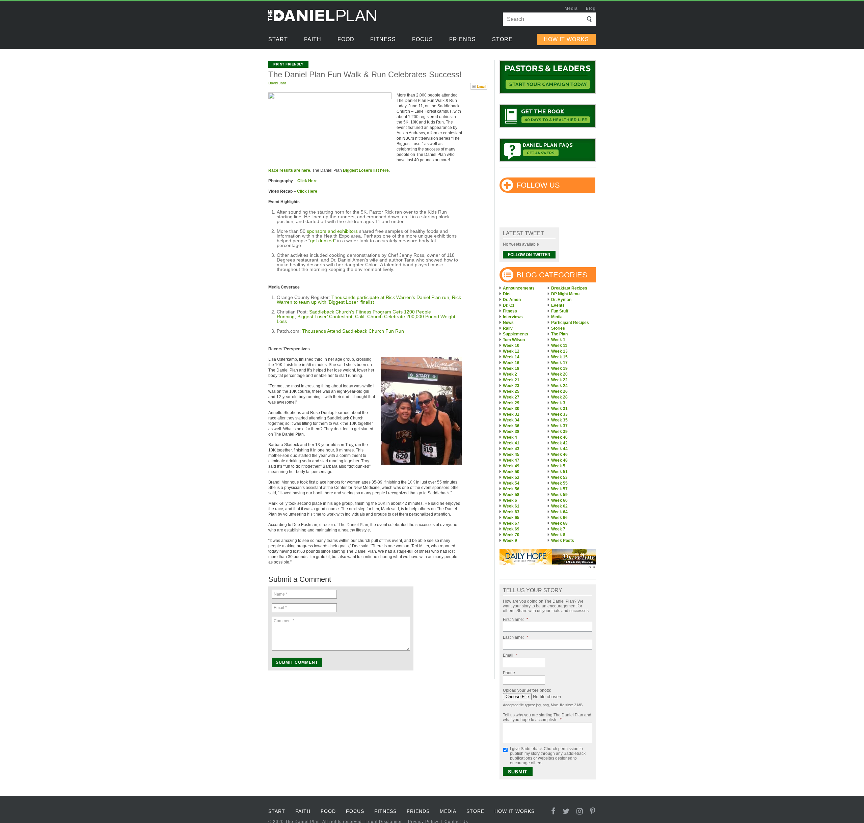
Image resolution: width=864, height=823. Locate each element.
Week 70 (511, 534)
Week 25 (511, 391)
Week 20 (559, 374)
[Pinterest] (593, 811)
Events (558, 305)
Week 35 (559, 420)
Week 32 (511, 414)
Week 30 (511, 408)
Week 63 (511, 512)
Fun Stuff (559, 311)
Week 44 (559, 448)
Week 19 (559, 368)
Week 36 (511, 425)
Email (510, 655)
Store (502, 39)
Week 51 (559, 471)
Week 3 (558, 403)
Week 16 (511, 362)
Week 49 (511, 466)
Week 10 (511, 345)
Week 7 (558, 529)
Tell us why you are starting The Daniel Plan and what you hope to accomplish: (547, 717)
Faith (312, 39)
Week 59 (559, 494)
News (508, 322)
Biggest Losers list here (366, 170)
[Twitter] (566, 811)
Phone (509, 672)
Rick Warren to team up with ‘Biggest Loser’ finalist (369, 300)
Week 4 (510, 437)
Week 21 (511, 380)
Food (346, 39)
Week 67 (511, 523)
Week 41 (511, 443)
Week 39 (559, 431)
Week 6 (510, 500)
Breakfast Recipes (569, 288)
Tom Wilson (514, 339)
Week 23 (511, 385)
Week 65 (511, 517)
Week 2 (510, 374)
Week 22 (559, 380)
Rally (508, 328)
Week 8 (558, 534)
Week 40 (559, 437)
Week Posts (562, 540)
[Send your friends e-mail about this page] (478, 86)
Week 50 (511, 471)
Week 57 (559, 489)
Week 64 (559, 512)
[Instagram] (579, 811)
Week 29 (511, 403)
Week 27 (511, 397)
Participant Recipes (570, 322)
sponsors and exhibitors (332, 231)
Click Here (307, 181)
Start (278, 39)
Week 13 (559, 351)
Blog (591, 8)
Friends (462, 39)
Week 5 (558, 466)
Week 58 (511, 494)
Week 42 (559, 443)
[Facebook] (553, 811)
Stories (558, 328)
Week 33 (559, 414)
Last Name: (515, 637)
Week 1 (558, 339)
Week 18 (511, 368)
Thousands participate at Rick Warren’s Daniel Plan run (390, 297)
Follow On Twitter (529, 254)
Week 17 (559, 362)
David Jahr (277, 83)
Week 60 (559, 500)
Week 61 (511, 506)
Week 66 (559, 517)
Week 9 (510, 540)
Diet (507, 294)
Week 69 (511, 529)
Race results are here (289, 170)
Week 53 (559, 477)
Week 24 (559, 385)
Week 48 (559, 460)
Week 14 (511, 357)
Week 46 (559, 454)
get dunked (322, 240)
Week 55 (559, 483)
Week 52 (511, 477)
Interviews (513, 316)
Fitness (383, 39)
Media (571, 8)
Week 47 (511, 460)
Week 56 (511, 489)
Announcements (519, 288)
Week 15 (559, 357)
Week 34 (511, 420)
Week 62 (559, 506)
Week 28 (559, 397)
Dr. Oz (508, 305)
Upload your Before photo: (527, 690)
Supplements (515, 334)
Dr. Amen (512, 299)
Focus (422, 39)
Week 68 (559, 523)
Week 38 (511, 431)
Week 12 (511, 351)
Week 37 (559, 425)
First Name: (515, 619)
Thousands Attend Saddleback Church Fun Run (353, 331)
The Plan (559, 334)
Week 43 (511, 448)
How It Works (566, 39)
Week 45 (511, 454)
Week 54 (511, 483)
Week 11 (559, 345)
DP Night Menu (565, 294)
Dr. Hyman (561, 299)
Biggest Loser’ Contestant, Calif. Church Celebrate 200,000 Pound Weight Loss (366, 319)
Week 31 (559, 408)
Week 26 (559, 391)
